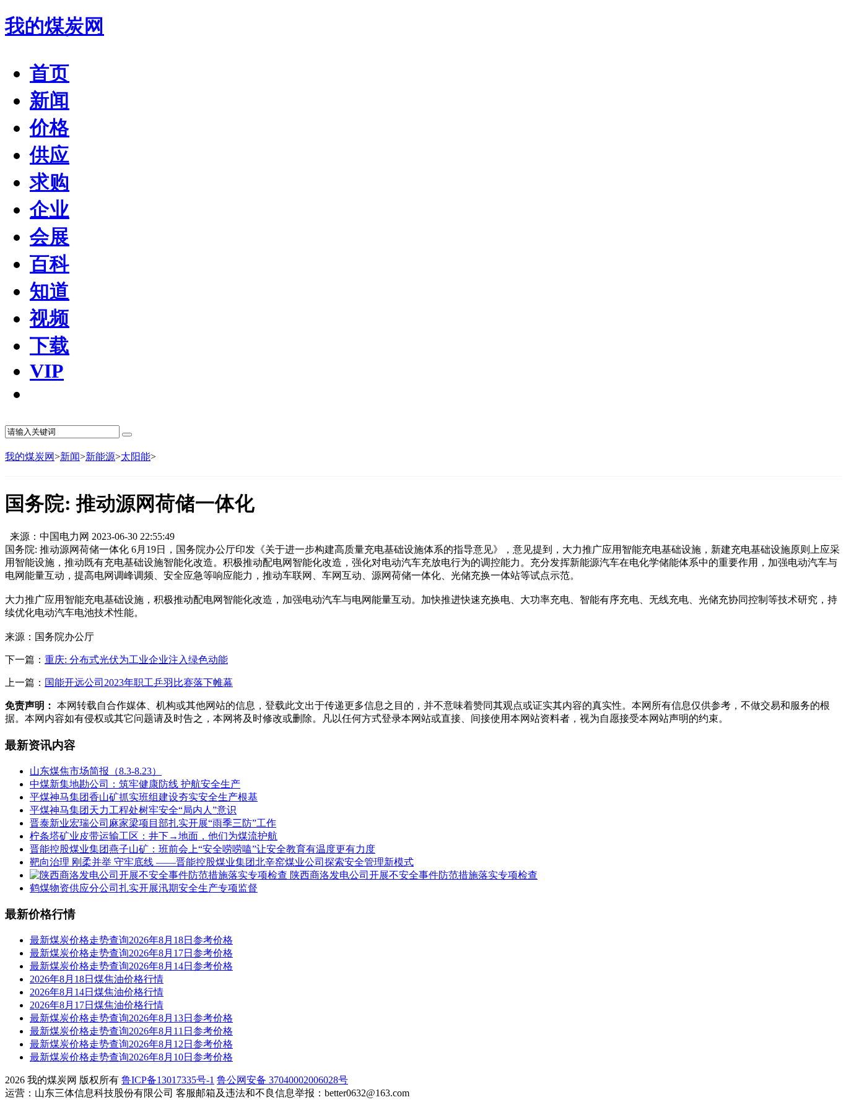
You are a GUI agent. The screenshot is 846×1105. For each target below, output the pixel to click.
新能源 (100, 456)
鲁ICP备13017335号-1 (167, 1080)
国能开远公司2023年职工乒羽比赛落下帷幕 (139, 682)
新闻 (70, 456)
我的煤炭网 (54, 26)
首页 (49, 73)
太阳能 (135, 456)
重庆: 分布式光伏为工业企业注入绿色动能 (136, 659)
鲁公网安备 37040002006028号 (282, 1080)
